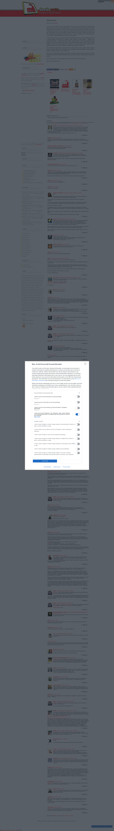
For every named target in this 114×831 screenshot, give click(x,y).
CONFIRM (45, 461)
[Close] (85, 364)
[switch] (78, 396)
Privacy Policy (66, 467)
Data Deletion (47, 467)
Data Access (57, 467)
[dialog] (57, 415)
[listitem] (57, 393)
